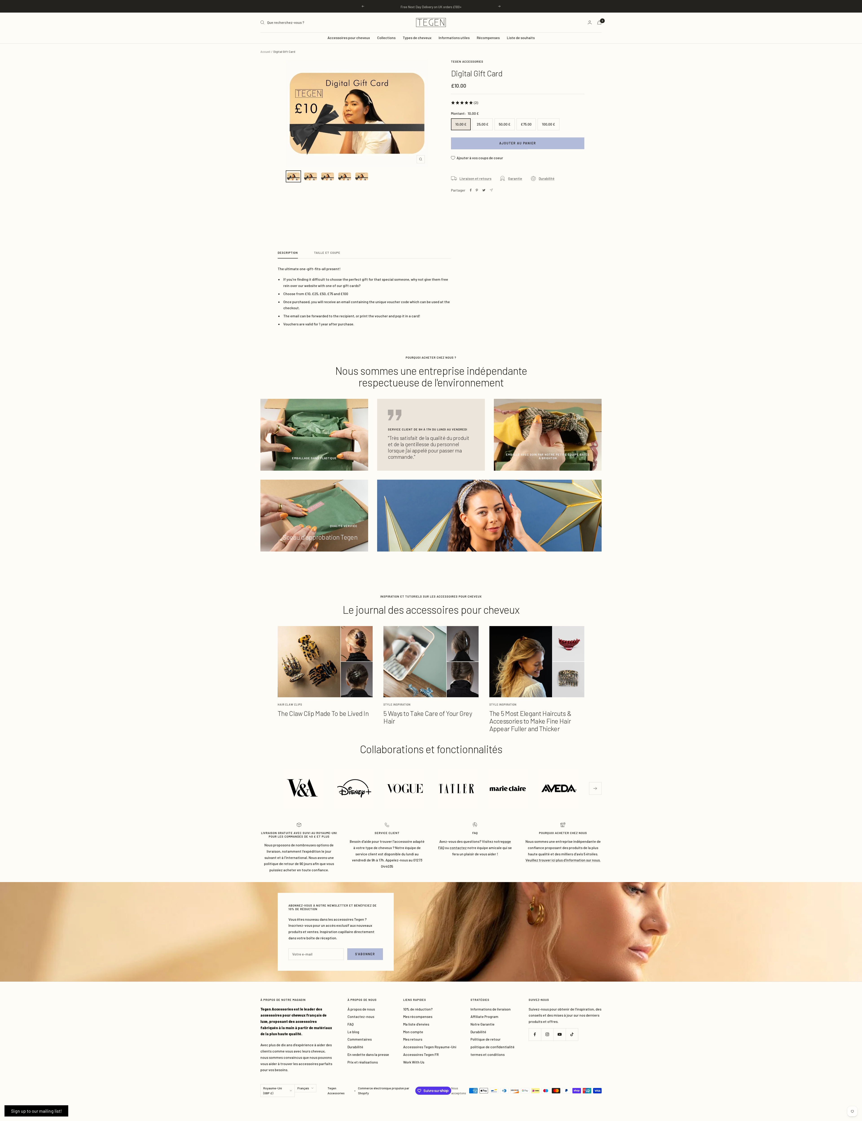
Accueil (265, 51)
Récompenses (488, 37)
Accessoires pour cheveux (349, 37)
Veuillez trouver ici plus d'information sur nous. (563, 860)
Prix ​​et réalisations (362, 1062)
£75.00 (526, 124)
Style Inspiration (397, 704)
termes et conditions (488, 1054)
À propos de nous (361, 1009)
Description (288, 252)
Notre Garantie (483, 1024)
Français (303, 1088)
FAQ (350, 1024)
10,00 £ (460, 124)
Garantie (515, 178)
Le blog (353, 1032)
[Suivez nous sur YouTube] (559, 1034)
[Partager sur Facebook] (471, 190)
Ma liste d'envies (416, 1024)
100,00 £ (548, 124)
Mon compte (413, 1032)
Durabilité (546, 178)
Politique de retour (486, 1039)
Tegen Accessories (467, 61)
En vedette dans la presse (368, 1054)
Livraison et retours (475, 178)
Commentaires (359, 1039)
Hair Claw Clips (290, 704)
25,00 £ (482, 124)
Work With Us (413, 1062)
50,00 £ (504, 124)
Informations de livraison (491, 1009)
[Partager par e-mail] (491, 190)
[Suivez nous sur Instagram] (547, 1034)
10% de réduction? (418, 1009)
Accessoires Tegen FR (421, 1054)
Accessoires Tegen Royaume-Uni (429, 1047)
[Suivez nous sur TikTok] (572, 1034)
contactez (458, 847)
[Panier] (599, 22)
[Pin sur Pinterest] (477, 190)
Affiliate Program (484, 1016)
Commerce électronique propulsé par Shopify (383, 1090)
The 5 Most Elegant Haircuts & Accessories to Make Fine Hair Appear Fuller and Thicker (530, 721)
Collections (386, 37)
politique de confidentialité (493, 1047)
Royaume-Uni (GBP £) (272, 1090)
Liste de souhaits (521, 37)
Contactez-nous (360, 1016)
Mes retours (412, 1039)
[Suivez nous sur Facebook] (535, 1034)
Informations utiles (454, 37)
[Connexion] (590, 22)
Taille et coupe (327, 252)
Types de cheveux (417, 37)
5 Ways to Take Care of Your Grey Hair (427, 717)
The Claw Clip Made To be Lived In (323, 713)
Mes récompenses (417, 1016)
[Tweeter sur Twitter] (484, 190)
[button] (36, 1111)
